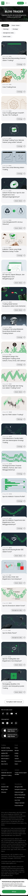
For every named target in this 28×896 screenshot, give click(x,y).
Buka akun (20, 3)
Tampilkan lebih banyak (14, 702)
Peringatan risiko (6, 866)
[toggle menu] (26, 3)
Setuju (14, 892)
